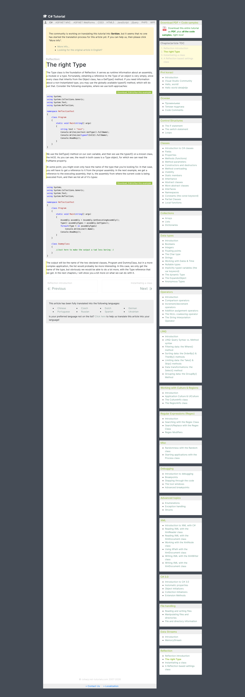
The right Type (172, 51)
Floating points (173, 250)
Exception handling (175, 506)
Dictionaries (171, 225)
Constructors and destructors (181, 165)
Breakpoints (171, 477)
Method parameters (175, 161)
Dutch (108, 308)
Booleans (170, 244)
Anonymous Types (175, 281)
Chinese (61, 308)
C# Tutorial (56, 16)
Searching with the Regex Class (182, 422)
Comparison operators (177, 300)
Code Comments (174, 110)
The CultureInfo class (176, 399)
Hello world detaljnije (176, 87)
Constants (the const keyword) (181, 195)
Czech (84, 308)
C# (50, 22)
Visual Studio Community (178, 80)
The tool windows (174, 484)
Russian (85, 311)
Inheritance (171, 178)
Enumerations (172, 503)
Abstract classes (174, 182)
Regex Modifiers (173, 432)
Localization (111, 686)
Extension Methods (175, 595)
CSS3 (101, 22)
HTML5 (110, 22)
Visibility (169, 172)
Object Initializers (174, 588)
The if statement (174, 125)
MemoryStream (173, 640)
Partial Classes (173, 199)
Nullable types (172, 264)
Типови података (174, 106)
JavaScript (123, 22)
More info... (63, 46)
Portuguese (63, 311)
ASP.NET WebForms (84, 22)
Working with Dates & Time (179, 261)
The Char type (172, 254)
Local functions (173, 202)
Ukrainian (133, 311)
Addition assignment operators (181, 310)
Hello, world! (172, 84)
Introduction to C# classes (179, 148)
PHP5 (144, 22)
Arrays (168, 218)
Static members (173, 175)
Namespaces (172, 192)
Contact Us (94, 686)
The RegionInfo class (176, 403)
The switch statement (176, 129)
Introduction (171, 77)
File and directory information (181, 621)
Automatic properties (176, 585)
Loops (168, 132)
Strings (169, 257)
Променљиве (172, 103)
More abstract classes (177, 185)
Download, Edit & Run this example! (134, 92)
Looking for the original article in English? (79, 49)
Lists (167, 221)
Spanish (109, 311)
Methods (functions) (176, 158)
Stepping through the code (179, 480)
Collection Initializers (176, 592)
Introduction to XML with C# (180, 525)
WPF (152, 22)
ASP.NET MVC (63, 22)
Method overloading (176, 168)
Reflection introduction (176, 48)
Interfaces (170, 189)
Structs (169, 509)
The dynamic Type (175, 274)
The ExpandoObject (175, 278)
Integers (169, 247)
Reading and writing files (178, 611)
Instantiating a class (174, 55)
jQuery (135, 22)
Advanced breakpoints (177, 487)
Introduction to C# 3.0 (177, 581)
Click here (100, 316)
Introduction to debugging (179, 473)
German (132, 308)
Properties (170, 155)
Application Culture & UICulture (182, 396)
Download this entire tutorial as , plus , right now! (180, 31)
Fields (168, 151)
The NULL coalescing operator (181, 314)
